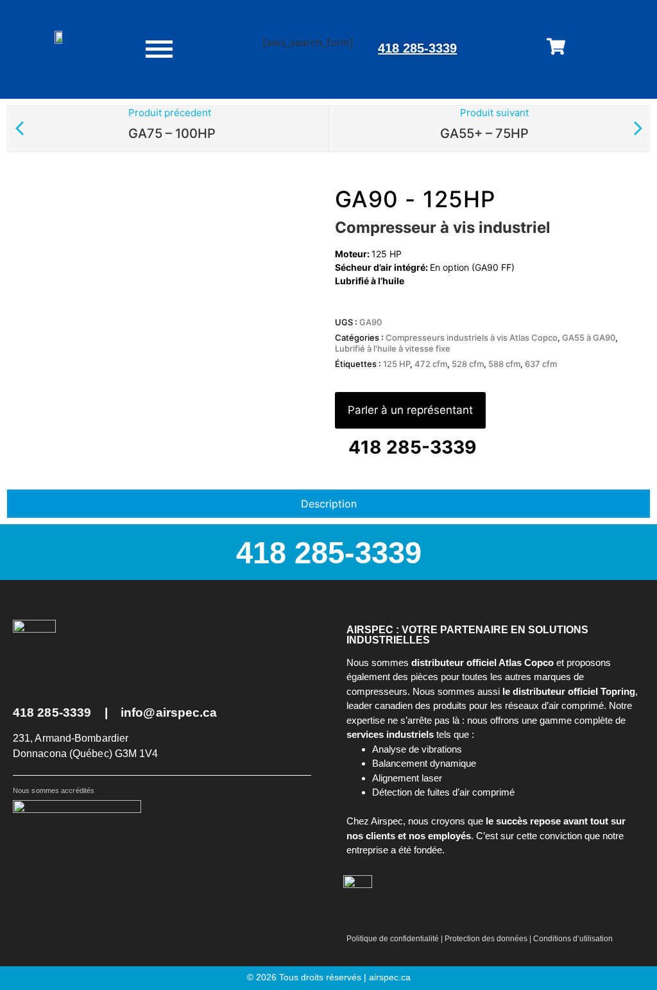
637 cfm (541, 364)
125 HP (396, 364)
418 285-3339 (417, 48)
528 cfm (468, 364)
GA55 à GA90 (588, 337)
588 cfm (504, 364)
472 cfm (430, 364)
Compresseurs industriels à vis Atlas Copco (472, 337)
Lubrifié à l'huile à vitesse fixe (392, 348)
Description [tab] (329, 503)
